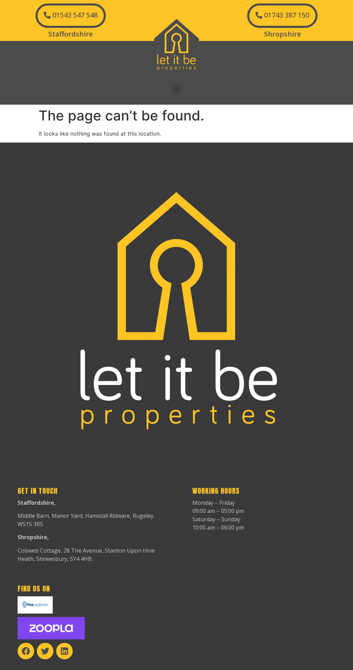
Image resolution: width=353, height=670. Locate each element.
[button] (176, 88)
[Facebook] (26, 651)
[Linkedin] (64, 651)
